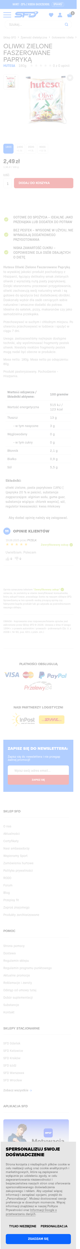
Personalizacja (54, 1226)
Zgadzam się (38, 1239)
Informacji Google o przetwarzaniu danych (31, 1212)
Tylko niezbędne (22, 1226)
